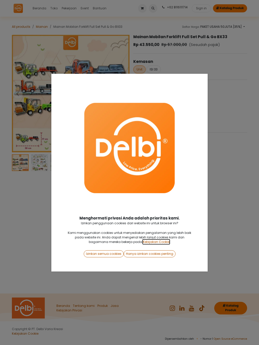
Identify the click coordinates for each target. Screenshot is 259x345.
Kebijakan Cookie (156, 242)
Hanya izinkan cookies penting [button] (149, 254)
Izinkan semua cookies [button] (103, 254)
